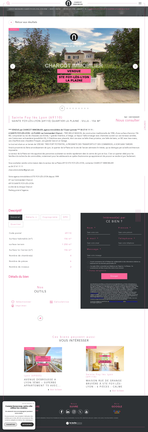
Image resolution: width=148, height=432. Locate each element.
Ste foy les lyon (69, 9)
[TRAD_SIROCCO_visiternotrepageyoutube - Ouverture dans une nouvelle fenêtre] (86, 412)
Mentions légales (88, 418)
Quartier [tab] (16, 224)
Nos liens (100, 418)
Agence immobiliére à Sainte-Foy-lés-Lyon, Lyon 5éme (28, 9)
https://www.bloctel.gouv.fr (96, 298)
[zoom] (74, 103)
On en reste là (27, 403)
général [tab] (15, 217)
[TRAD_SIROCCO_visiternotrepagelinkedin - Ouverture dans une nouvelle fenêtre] (68, 412)
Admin (95, 418)
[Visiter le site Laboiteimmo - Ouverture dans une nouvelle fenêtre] (74, 426)
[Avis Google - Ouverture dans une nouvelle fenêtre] (117, 412)
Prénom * (124, 228)
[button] (135, 66)
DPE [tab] (65, 217)
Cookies (116, 418)
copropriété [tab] (50, 217)
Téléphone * (126, 239)
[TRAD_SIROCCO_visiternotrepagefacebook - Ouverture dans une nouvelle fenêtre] (61, 412)
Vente (52, 9)
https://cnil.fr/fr (94, 293)
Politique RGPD (109, 418)
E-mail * (93, 239)
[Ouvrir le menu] (140, 3)
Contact (145, 125)
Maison (80, 9)
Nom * (91, 228)
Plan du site (78, 418)
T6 (85, 9)
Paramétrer (10, 424)
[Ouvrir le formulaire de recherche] (8, 3)
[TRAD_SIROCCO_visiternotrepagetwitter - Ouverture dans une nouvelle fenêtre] (80, 412)
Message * (94, 249)
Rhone (58, 9)
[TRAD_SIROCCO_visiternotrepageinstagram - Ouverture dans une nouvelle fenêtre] (74, 412)
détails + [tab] (31, 217)
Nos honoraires (69, 418)
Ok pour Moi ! (27, 424)
